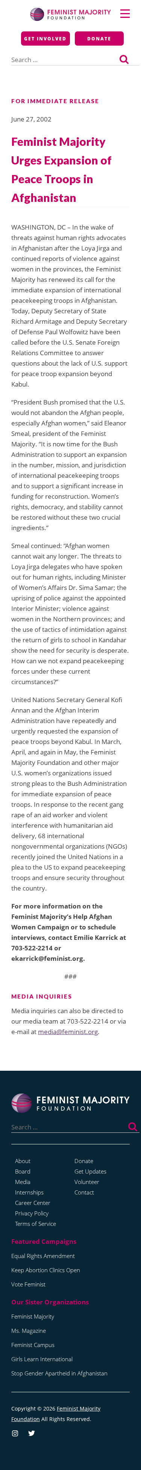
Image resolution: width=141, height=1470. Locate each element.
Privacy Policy (32, 1213)
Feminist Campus (33, 1344)
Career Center (32, 1202)
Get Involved (45, 39)
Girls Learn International (42, 1359)
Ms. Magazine (28, 1330)
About (22, 1161)
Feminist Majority (32, 1316)
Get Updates (90, 1171)
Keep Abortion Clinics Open (45, 1270)
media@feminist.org (68, 1031)
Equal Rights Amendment (43, 1256)
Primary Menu (125, 13)
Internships (29, 1192)
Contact (84, 1192)
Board (22, 1171)
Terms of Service (35, 1223)
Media (22, 1181)
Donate (99, 39)
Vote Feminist (28, 1284)
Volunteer (86, 1181)
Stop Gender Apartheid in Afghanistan (59, 1373)
